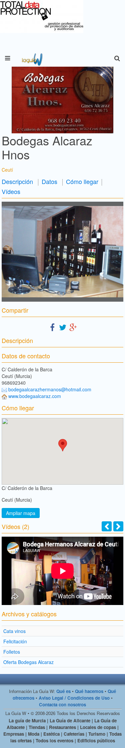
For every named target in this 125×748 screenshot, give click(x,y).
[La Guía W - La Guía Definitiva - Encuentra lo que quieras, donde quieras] (31, 58)
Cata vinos (14, 631)
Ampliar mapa (20, 513)
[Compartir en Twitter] (63, 327)
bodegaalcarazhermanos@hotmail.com (49, 389)
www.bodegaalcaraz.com (34, 396)
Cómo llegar (82, 181)
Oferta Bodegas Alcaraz (28, 662)
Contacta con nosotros (62, 704)
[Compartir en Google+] (73, 327)
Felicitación (15, 641)
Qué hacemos (89, 691)
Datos (49, 181)
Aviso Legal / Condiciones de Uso (74, 698)
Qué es (63, 691)
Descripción (17, 181)
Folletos (11, 651)
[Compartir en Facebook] (52, 327)
